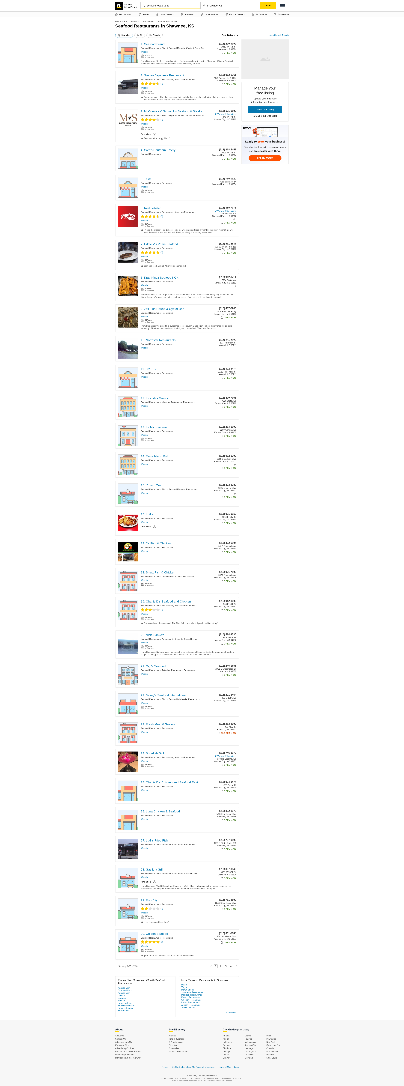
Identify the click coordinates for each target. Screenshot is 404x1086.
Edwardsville (124, 1010)
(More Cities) (243, 1030)
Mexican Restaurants (172, 402)
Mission (121, 1000)
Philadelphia (272, 1051)
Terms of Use (224, 1067)
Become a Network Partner (128, 1051)
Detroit (248, 1036)
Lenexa (121, 995)
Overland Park (125, 990)
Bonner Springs (125, 1008)
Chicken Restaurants (172, 576)
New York (270, 1042)
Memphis (249, 1058)
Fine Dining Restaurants (173, 115)
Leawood (122, 998)
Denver (226, 1058)
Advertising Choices (124, 1048)
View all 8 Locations (226, 211)
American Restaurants (185, 79)
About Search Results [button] (279, 35)
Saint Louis (271, 1058)
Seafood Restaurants (151, 48)
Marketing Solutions (124, 1054)
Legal (236, 1067)
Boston (226, 1045)
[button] (282, 5)
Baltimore (227, 1042)
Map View (126, 35)
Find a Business (176, 1039)
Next (236, 966)
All (141, 35)
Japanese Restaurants (192, 992)
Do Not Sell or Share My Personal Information (193, 1067)
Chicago (226, 1051)
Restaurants (148, 21)
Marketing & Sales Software (128, 1058)
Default (231, 35)
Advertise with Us (123, 1042)
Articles (172, 1036)
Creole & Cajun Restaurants (199, 48)
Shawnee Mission (126, 1005)
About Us (119, 1036)
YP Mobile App (176, 1042)
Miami (269, 1036)
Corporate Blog (122, 1045)
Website (144, 52)
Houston (248, 1039)
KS (125, 21)
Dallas (226, 1054)
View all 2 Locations (226, 114)
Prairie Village (124, 1003)
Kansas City (124, 988)
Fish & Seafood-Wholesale (174, 699)
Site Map (173, 1045)
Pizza (184, 985)
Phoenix (270, 1054)
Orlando (270, 1048)
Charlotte (227, 1048)
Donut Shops (187, 990)
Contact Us (120, 1039)
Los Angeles (250, 1051)
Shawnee (135, 21)
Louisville (249, 1054)
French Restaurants (190, 997)
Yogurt (184, 987)
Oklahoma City (273, 1045)
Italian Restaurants (190, 1002)
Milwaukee (271, 1039)
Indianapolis (250, 1042)
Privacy (165, 1067)
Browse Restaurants (178, 1051)
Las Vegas (250, 1048)
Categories (174, 1048)
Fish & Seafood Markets (173, 48)
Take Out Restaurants (172, 670)
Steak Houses (190, 639)
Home (118, 21)
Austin (226, 1039)
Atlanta (226, 1036)
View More (231, 1012)
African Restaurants (191, 1005)
